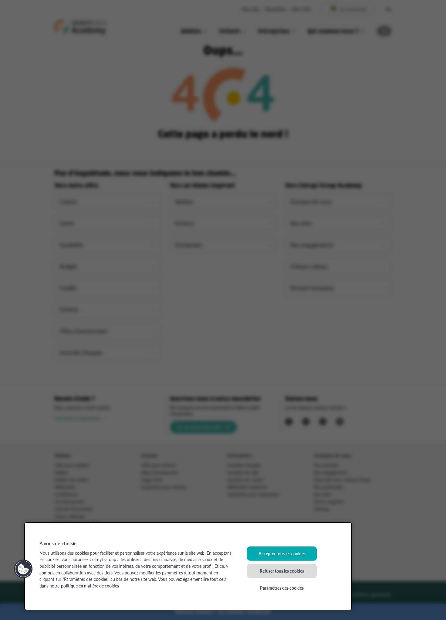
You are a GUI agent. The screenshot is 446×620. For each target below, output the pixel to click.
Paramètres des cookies (282, 588)
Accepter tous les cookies (282, 553)
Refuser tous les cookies (282, 570)
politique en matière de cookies (90, 586)
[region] (188, 566)
